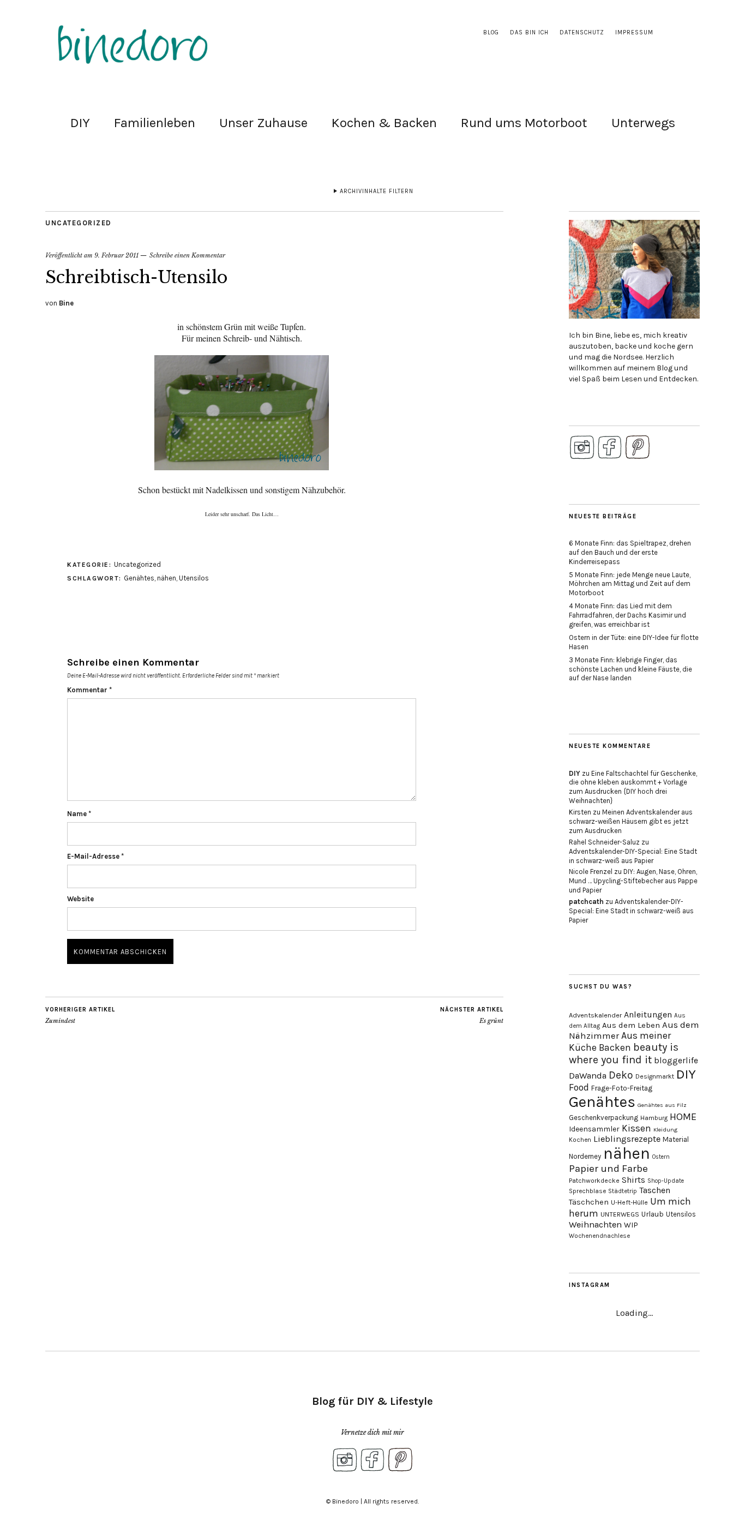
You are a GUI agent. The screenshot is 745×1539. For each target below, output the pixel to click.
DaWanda (587, 1075)
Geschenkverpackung (603, 1117)
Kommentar (89, 690)
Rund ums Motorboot (524, 122)
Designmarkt (654, 1076)
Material (676, 1139)
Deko (621, 1075)
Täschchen (589, 1202)
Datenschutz (582, 32)
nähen (166, 578)
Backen (615, 1047)
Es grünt (471, 1015)
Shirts (633, 1180)
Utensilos (194, 578)
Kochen (580, 1139)
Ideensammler (594, 1129)
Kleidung (665, 1129)
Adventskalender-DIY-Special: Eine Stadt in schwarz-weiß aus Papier (633, 856)
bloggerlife (676, 1060)
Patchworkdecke (594, 1180)
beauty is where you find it (623, 1053)
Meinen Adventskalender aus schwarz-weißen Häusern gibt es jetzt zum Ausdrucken (631, 821)
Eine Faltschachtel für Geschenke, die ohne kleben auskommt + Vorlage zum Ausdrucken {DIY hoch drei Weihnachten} (633, 787)
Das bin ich (529, 32)
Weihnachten (595, 1224)
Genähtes (139, 578)
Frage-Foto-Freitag (621, 1088)
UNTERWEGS (619, 1214)
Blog (491, 32)
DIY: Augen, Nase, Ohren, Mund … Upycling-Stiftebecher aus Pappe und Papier (633, 880)
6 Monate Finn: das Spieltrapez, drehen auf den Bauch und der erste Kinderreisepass (630, 552)
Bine (66, 303)
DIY (80, 122)
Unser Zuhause (263, 122)
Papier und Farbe (608, 1169)
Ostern (661, 1156)
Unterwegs (643, 122)
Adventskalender (595, 1015)
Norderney (585, 1156)
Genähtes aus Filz (662, 1105)
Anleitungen (648, 1014)
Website (80, 899)
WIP (631, 1225)
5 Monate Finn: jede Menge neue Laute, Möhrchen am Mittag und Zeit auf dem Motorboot (629, 584)
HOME (683, 1117)
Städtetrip (622, 1191)
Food (579, 1087)
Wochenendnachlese (599, 1235)
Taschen (654, 1190)
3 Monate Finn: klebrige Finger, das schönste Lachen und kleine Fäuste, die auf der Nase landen (630, 669)
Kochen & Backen (384, 122)
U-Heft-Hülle (629, 1202)
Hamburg (654, 1118)
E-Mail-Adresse (95, 856)
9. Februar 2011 (116, 255)
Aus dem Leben (631, 1025)
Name (79, 814)
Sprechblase (587, 1191)
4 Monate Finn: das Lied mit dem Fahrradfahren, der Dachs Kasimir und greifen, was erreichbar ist (627, 615)
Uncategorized (78, 223)
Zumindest (80, 1015)
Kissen (636, 1128)
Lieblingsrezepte (626, 1139)
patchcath (586, 901)
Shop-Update (665, 1180)
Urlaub (652, 1213)
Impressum (634, 32)
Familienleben (154, 122)
